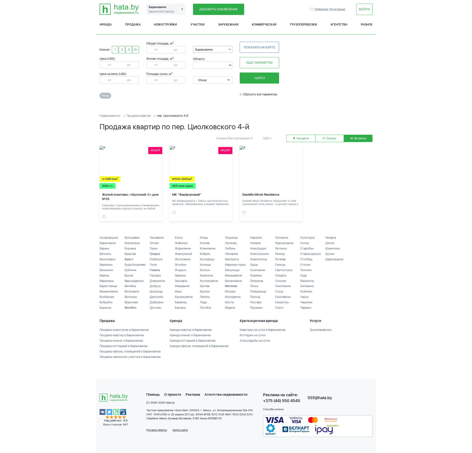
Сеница (280, 264)
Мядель (230, 307)
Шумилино (332, 248)
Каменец (181, 302)
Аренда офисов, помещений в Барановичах (199, 346)
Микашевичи (233, 275)
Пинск (254, 286)
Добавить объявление (218, 9)
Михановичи (233, 281)
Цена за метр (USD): (113, 74)
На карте (302, 138)
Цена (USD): (108, 58)
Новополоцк (258, 259)
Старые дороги (310, 254)
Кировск (180, 307)
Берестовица (108, 286)
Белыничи (106, 270)
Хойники (306, 291)
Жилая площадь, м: (160, 58)
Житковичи (183, 259)
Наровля (256, 237)
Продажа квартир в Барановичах (122, 335)
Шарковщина (334, 259)
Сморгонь (282, 302)
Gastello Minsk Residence (260, 194)
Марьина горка (235, 264)
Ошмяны (256, 275)
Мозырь (230, 291)
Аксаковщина (109, 237)
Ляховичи (231, 254)
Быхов (129, 275)
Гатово (154, 243)
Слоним (280, 281)
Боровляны (132, 243)
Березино (106, 264)
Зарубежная (228, 24)
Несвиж (255, 243)
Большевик (132, 237)
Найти (259, 78)
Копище (205, 264)
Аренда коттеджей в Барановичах (193, 340)
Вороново (131, 302)
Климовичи (207, 248)
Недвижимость (110, 115)
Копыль (205, 270)
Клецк (204, 237)
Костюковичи (209, 281)
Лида (203, 302)
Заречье (180, 275)
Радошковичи (284, 243)
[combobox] (212, 49)
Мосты (229, 302)
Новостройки (165, 24)
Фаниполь (307, 281)
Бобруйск (106, 302)
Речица (280, 254)
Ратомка (281, 248)
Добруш (155, 286)
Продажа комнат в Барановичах (121, 340)
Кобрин (205, 254)
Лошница (231, 237)
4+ (135, 49)
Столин (305, 264)
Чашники (306, 302)
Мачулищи (232, 270)
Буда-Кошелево (135, 264)
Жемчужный (183, 254)
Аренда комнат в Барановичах (190, 335)
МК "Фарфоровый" (186, 194)
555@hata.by (320, 397)
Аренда (106, 24)
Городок (155, 275)
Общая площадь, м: (160, 43)
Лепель (205, 297)
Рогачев (280, 259)
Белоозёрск (108, 259)
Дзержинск (157, 281)
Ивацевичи (182, 286)
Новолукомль (259, 254)
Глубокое (156, 259)
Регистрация (337, 9)
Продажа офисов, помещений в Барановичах (130, 351)
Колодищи (207, 259)
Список (330, 138)
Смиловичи (283, 286)
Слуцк (279, 291)
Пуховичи (281, 237)
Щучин (330, 254)
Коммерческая (264, 24)
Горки (154, 248)
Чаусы (304, 297)
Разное (366, 24)
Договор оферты (156, 430)
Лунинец (231, 243)
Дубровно (156, 302)
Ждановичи (183, 248)
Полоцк (255, 297)
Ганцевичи (157, 237)
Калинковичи (184, 297)
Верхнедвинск (134, 281)
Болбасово (107, 297)
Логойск (205, 307)
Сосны (304, 243)
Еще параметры (259, 62)
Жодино (180, 270)
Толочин (306, 270)
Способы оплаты (273, 409)
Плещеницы (258, 291)
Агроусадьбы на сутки (255, 340)
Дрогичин (156, 297)
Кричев (204, 286)
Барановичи (108, 243)
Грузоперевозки (303, 24)
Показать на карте (259, 47)
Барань (104, 248)
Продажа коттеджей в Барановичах (124, 346)
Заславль (181, 281)
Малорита (232, 259)
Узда (303, 275)
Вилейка (130, 286)
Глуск (153, 264)
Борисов (105, 307)
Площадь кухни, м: (159, 74)
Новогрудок (258, 248)
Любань (230, 248)
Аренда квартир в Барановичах (191, 330)
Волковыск (132, 291)
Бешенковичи (109, 291)
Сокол (279, 307)
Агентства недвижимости (226, 394)
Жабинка (181, 243)
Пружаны (256, 307)
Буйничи (130, 270)
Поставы (256, 302)
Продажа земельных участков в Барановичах (130, 357)
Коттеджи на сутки (253, 335)
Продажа (133, 24)
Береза (104, 275)
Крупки (205, 291)
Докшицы (156, 291)
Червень (305, 307)
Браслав (130, 254)
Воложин (131, 297)
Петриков (256, 281)
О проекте (172, 394)
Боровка (130, 248)
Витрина (360, 138)
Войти (364, 9)
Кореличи (206, 275)
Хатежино (307, 286)
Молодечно (233, 297)
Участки (198, 24)
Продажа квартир (139, 115)
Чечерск (330, 237)
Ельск (179, 237)
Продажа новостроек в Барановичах (124, 330)
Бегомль (105, 254)
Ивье (178, 291)
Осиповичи (257, 270)
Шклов (329, 243)
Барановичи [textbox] (204, 49)
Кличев (204, 243)
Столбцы (306, 259)
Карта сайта (180, 430)
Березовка (107, 281)
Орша (254, 264)
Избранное (312, 9)
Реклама (193, 394)
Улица (105, 95)
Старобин (307, 248)
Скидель (281, 275)
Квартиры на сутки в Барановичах (263, 330)
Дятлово (156, 307)
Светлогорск (284, 270)
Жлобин (180, 264)
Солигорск (307, 237)
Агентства (338, 24)
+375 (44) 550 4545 (281, 400)
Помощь (153, 394)
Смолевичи (283, 297)
